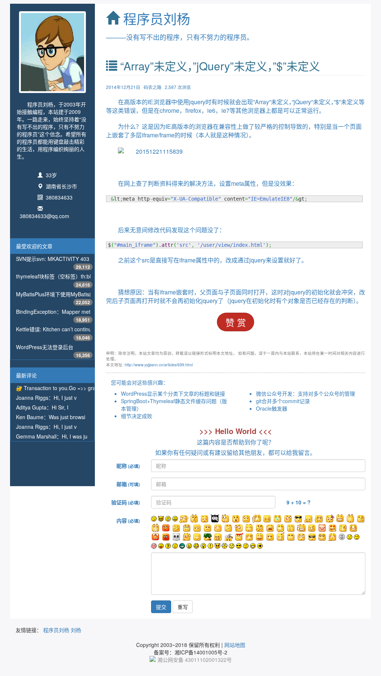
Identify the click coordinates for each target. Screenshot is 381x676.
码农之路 (152, 87)
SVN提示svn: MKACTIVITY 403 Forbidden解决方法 (76, 258)
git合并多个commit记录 (283, 401)
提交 (161, 606)
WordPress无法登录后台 (44, 347)
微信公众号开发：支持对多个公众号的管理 (305, 393)
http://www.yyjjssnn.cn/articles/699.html (159, 364)
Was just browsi (67, 417)
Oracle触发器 (271, 408)
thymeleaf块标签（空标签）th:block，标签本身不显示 (78, 276)
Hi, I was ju (74, 436)
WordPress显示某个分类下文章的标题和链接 (173, 393)
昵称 (128, 465)
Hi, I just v (65, 397)
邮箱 (128, 484)
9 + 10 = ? (298, 502)
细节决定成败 (136, 416)
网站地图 (234, 644)
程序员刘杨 (156, 18)
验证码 (125, 502)
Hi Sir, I (60, 407)
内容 (128, 520)
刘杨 (76, 630)
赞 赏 (235, 322)
